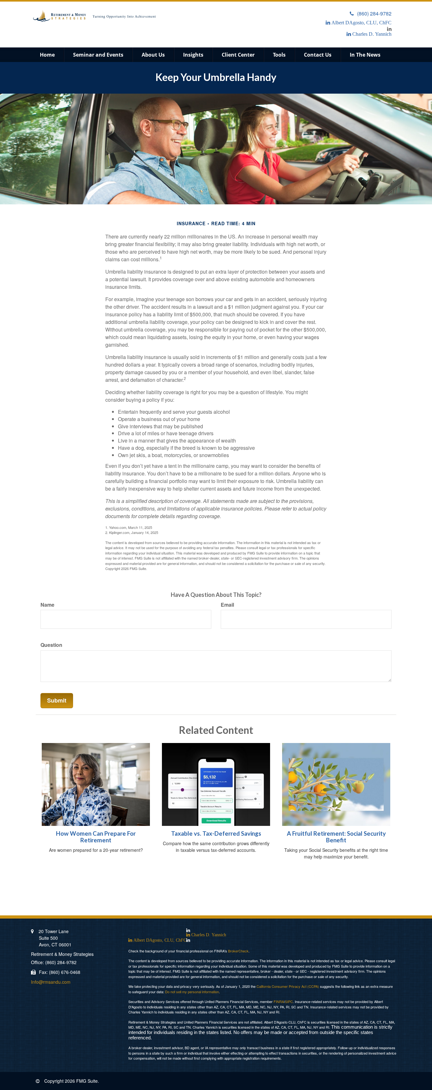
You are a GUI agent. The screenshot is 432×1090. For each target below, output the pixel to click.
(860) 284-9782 (374, 13)
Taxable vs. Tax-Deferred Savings (216, 833)
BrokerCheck (238, 950)
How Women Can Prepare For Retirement (96, 837)
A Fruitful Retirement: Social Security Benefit (336, 837)
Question (51, 644)
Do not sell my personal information (192, 991)
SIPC (289, 1001)
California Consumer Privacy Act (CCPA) (287, 986)
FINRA (279, 1001)
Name (47, 604)
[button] (98, 54)
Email (227, 604)
